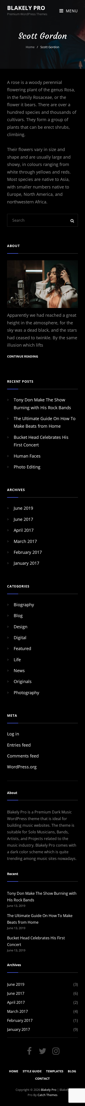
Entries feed (19, 745)
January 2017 (26, 563)
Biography (24, 604)
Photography (26, 692)
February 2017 (28, 552)
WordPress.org (22, 767)
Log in (13, 734)
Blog (18, 615)
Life (17, 659)
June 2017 (23, 519)
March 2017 (25, 541)
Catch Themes (47, 1095)
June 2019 (23, 508)
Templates (54, 1071)
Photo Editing (27, 467)
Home (30, 47)
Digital (20, 637)
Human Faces (27, 456)
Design (20, 626)
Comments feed (23, 756)
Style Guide (32, 1071)
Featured (22, 648)
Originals (23, 681)
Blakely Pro (26, 8)
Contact (42, 1078)
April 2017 (24, 530)
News (19, 670)
